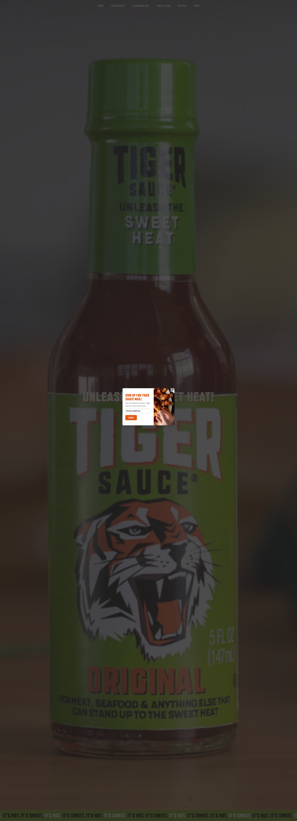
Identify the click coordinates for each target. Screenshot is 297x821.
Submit (131, 417)
